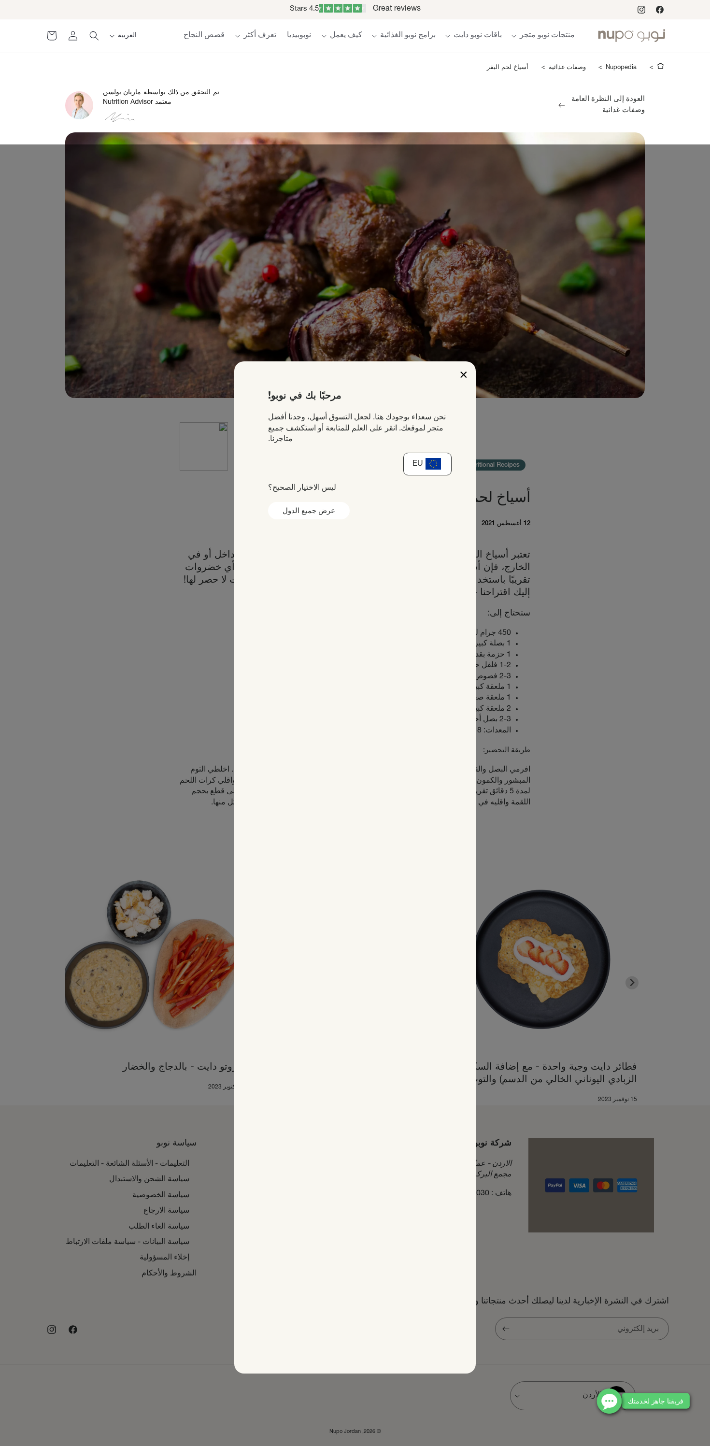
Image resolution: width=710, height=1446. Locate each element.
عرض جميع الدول (309, 511)
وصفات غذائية (567, 68)
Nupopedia (621, 68)
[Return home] (660, 67)
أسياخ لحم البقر (507, 68)
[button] (543, 36)
